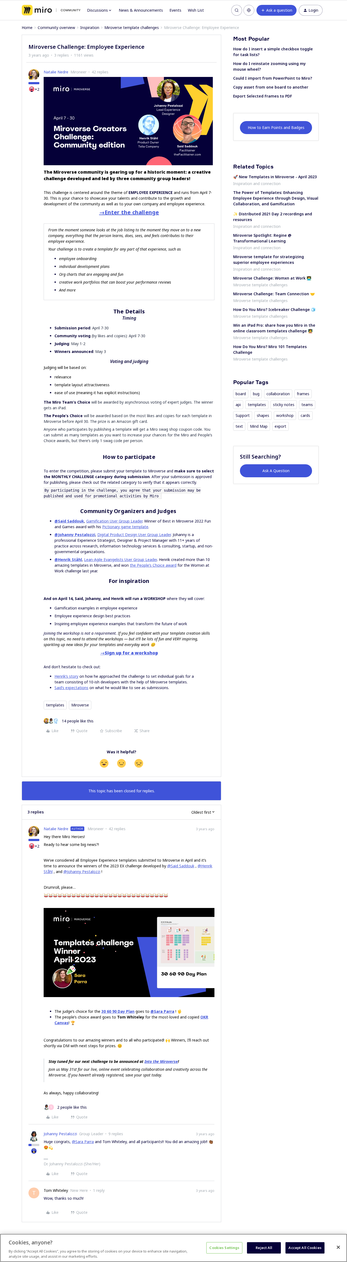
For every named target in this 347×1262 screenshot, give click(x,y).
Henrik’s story (66, 676)
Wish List (196, 10)
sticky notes (283, 404)
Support (243, 415)
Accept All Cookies (304, 1247)
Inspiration (89, 27)
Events (175, 10)
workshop (285, 415)
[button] (276, 10)
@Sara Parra (162, 1011)
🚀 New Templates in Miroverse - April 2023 (275, 176)
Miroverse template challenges (131, 27)
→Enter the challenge (129, 212)
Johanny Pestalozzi (60, 1133)
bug (256, 393)
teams (307, 404)
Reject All (264, 1247)
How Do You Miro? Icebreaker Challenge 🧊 (274, 309)
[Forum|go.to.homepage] (51, 10)
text (239, 426)
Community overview (56, 27)
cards (305, 415)
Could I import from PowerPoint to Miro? (272, 78)
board (241, 393)
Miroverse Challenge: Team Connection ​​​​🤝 (274, 293)
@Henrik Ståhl (68, 559)
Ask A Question (276, 470)
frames (303, 393)
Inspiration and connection (257, 183)
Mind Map (259, 426)
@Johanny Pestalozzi (74, 534)
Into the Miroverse (161, 1061)
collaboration (278, 393)
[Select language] (248, 10)
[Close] (338, 1247)
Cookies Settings (224, 1247)
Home (27, 27)
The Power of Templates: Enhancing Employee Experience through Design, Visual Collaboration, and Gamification (275, 198)
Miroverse (80, 705)
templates (55, 705)
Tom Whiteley (56, 1190)
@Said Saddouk (69, 521)
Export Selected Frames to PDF (262, 96)
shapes (263, 415)
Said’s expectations (71, 687)
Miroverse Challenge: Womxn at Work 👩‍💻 (272, 278)
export (280, 426)
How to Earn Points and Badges (276, 127)
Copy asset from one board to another (270, 87)
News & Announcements (141, 10)
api (238, 404)
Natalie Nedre (56, 71)
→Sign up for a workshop (129, 653)
